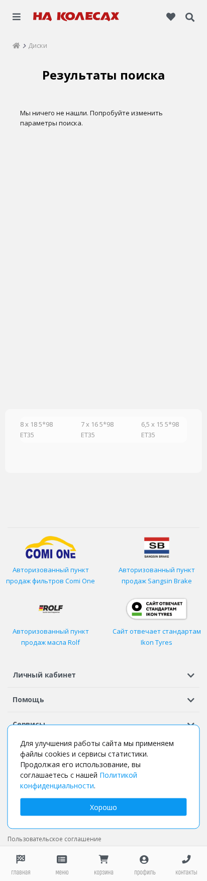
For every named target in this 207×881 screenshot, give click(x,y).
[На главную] (76, 16)
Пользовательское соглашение (54, 839)
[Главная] (16, 45)
